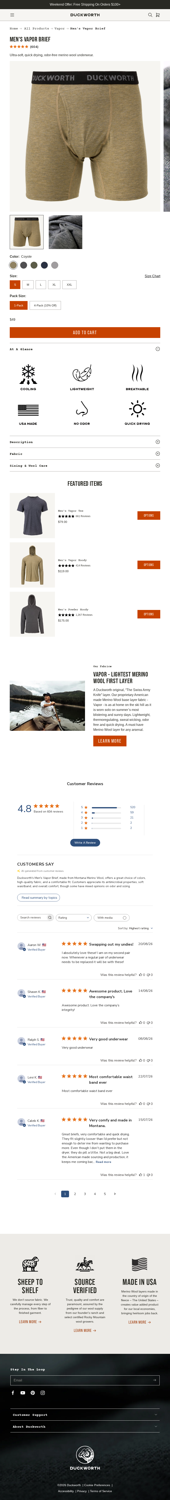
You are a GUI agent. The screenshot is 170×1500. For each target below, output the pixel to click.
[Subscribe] (154, 1380)
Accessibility (66, 1491)
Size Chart (152, 276)
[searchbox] (31, 917)
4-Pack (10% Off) (45, 305)
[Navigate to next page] (115, 1194)
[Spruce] (34, 265)
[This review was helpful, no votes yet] (140, 975)
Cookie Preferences (97, 1485)
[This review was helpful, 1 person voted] (140, 1175)
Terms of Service (101, 1491)
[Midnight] (44, 265)
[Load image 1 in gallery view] (27, 232)
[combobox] (74, 917)
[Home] (85, 14)
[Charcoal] (23, 265)
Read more (103, 1162)
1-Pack (18, 305)
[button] (12, 14)
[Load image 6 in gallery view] (66, 232)
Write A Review (85, 843)
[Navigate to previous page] (55, 1194)
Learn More (109, 741)
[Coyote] (13, 265)
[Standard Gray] (54, 265)
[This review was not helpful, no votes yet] (148, 975)
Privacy (82, 1491)
